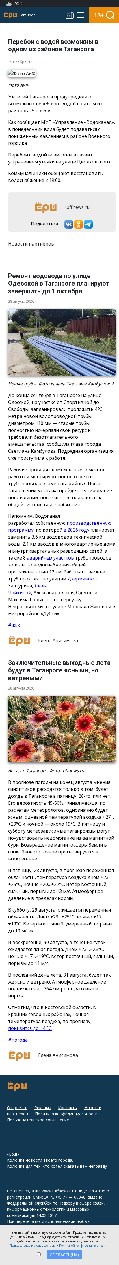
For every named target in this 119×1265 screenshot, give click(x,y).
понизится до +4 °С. (30, 1028)
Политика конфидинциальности (66, 1113)
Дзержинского (84, 578)
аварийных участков (50, 558)
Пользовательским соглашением (32, 1246)
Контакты (67, 1107)
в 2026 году (77, 530)
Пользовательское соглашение (38, 1120)
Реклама (42, 1107)
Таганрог (27, 14)
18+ (99, 15)
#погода (18, 1040)
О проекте (17, 1107)
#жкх (14, 625)
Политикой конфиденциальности (83, 1246)
